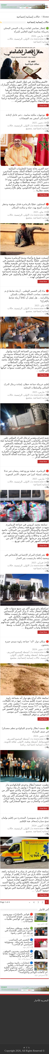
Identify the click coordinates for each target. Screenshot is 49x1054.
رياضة (23, 744)
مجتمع (29, 128)
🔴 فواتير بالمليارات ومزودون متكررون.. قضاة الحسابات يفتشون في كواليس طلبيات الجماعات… (18, 918)
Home (46, 16)
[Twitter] (24, 1047)
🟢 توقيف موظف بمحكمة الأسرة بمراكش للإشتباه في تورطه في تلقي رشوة (19, 930)
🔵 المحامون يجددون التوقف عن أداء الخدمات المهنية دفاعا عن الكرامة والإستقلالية (18, 953)
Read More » (43, 105)
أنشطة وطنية (31, 655)
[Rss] (29, 1047)
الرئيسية (18, 39)
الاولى (26, 39)
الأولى (20, 655)
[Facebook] (26, 1047)
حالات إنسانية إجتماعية (28, 658)
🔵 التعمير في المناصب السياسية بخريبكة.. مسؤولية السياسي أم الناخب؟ (18, 942)
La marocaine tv (38, 39)
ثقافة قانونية (10, 741)
